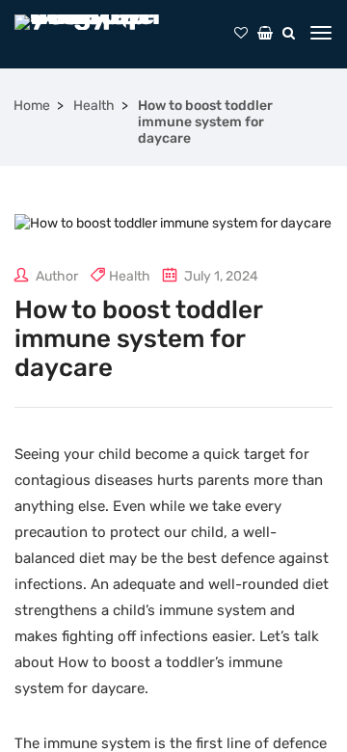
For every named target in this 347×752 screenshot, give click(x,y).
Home (31, 105)
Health (94, 105)
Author (55, 276)
